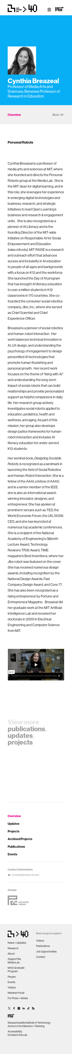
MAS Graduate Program (16, 969)
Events (12, 854)
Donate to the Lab (17, 1035)
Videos (12, 987)
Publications (16, 846)
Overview (14, 816)
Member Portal (16, 993)
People (12, 976)
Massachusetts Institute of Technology (29, 1022)
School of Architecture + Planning (26, 1026)
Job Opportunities (46, 951)
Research (13, 948)
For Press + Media (18, 998)
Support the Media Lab (14, 960)
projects (20, 742)
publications (26, 728)
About (11, 953)
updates (20, 735)
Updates (13, 824)
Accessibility (15, 1031)
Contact (40, 957)
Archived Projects (20, 839)
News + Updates (17, 942)
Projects (13, 831)
